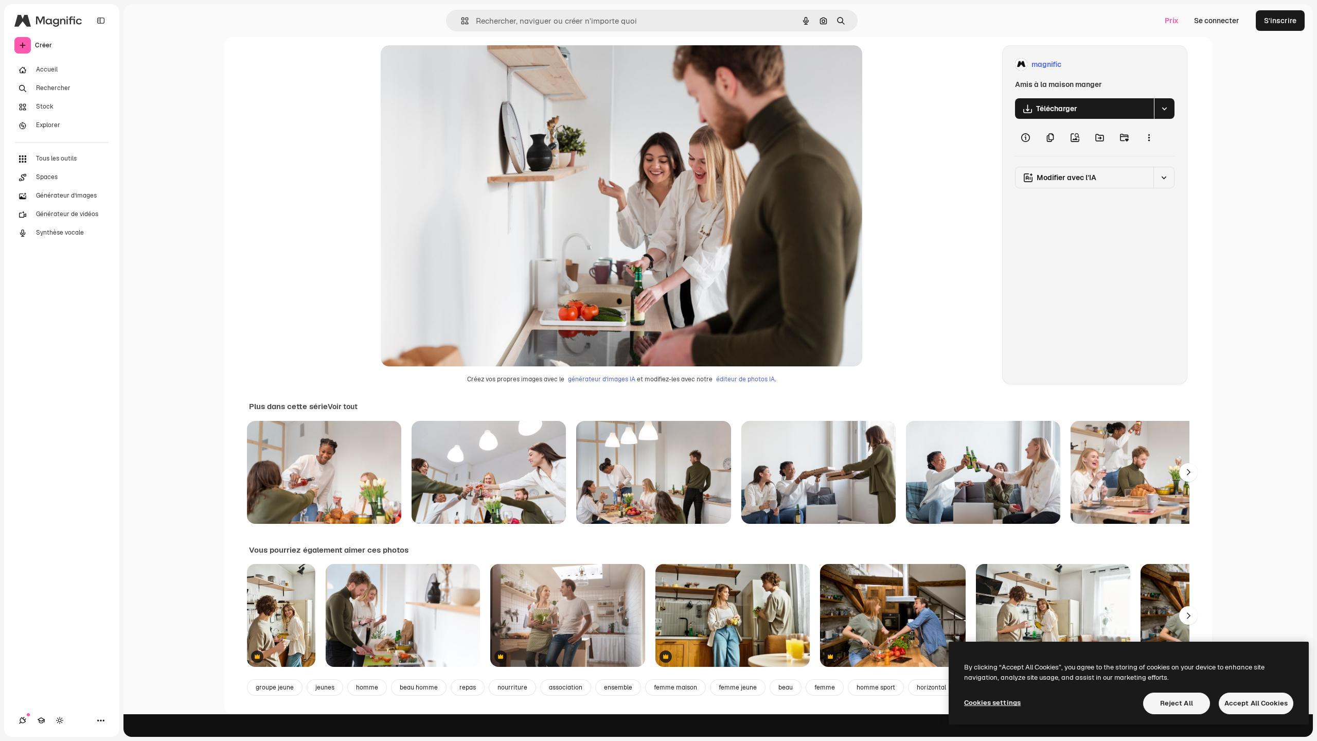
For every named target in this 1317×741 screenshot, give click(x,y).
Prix (1172, 20)
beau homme (419, 687)
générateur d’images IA (601, 379)
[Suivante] (1188, 472)
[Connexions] (22, 720)
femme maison (675, 687)
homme (367, 687)
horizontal (931, 687)
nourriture (512, 687)
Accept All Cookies (1256, 703)
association (565, 687)
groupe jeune (275, 687)
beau (785, 687)
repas (467, 687)
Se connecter (1216, 20)
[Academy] (41, 720)
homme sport (876, 687)
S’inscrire (1280, 20)
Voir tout (343, 406)
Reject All (1176, 703)
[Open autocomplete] (461, 21)
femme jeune (738, 687)
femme (824, 687)
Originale (448, 64)
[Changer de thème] (59, 720)
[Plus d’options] (1148, 137)
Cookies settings (992, 702)
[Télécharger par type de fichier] (1164, 108)
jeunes (324, 687)
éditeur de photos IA (745, 379)
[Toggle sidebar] (101, 20)
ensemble (618, 687)
